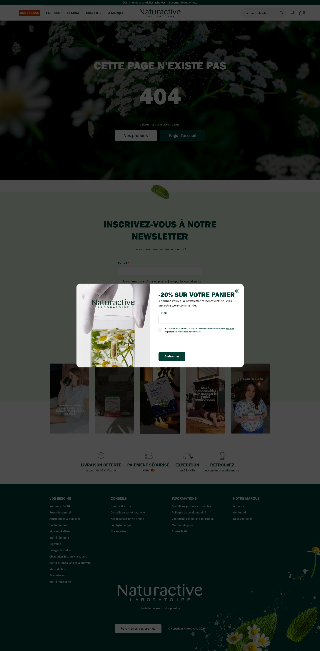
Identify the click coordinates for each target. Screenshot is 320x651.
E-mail (163, 313)
